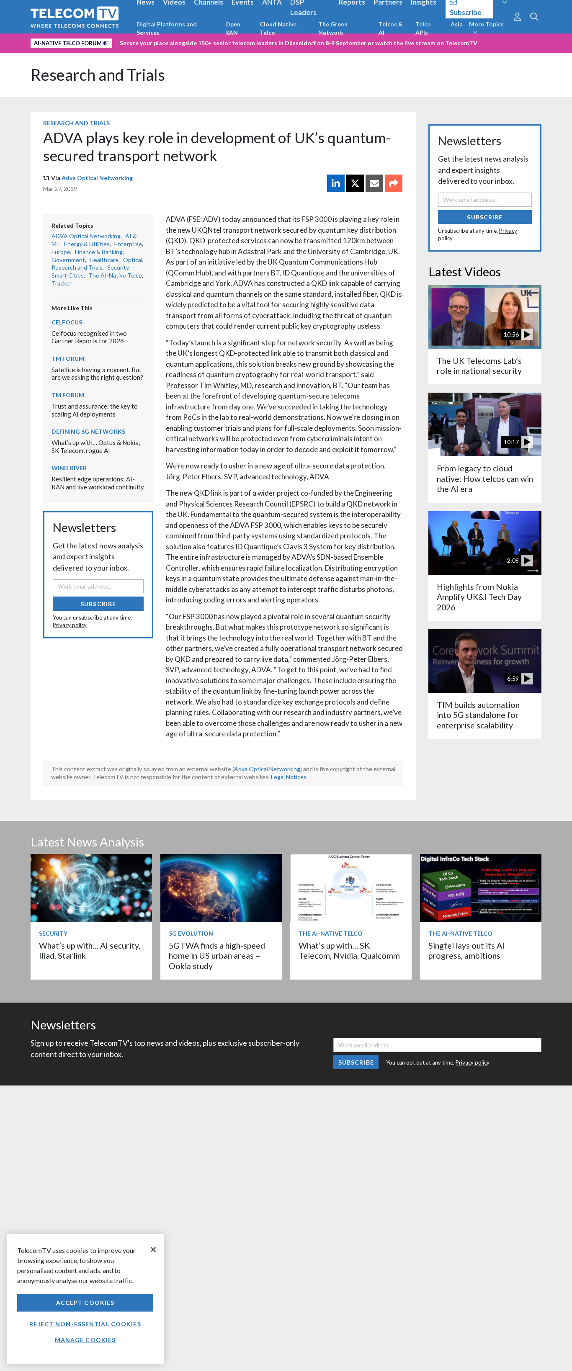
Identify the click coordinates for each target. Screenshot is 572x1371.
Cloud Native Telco (278, 28)
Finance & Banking (99, 251)
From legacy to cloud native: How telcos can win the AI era (485, 478)
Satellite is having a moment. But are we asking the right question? (97, 373)
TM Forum (68, 358)
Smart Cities (68, 275)
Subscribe (98, 603)
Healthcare (104, 259)
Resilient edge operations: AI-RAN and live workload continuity (98, 483)
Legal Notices (289, 776)
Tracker (62, 283)
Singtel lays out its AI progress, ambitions (466, 950)
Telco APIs (423, 28)
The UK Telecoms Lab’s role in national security (479, 366)
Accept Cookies (85, 1302)
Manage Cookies (85, 1339)
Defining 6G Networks (88, 431)
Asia (457, 24)
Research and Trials (98, 74)
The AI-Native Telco (115, 275)
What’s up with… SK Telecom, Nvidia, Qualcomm (349, 950)
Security (118, 267)
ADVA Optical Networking (86, 235)
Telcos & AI (391, 28)
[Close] (153, 1249)
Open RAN (232, 28)
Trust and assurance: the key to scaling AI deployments (95, 410)
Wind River (69, 467)
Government (68, 259)
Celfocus (67, 322)
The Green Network (333, 28)
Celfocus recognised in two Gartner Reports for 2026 (89, 337)
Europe (61, 251)
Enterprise (128, 243)
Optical (132, 259)
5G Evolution (191, 933)
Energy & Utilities (87, 243)
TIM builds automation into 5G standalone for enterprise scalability (478, 715)
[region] (85, 1299)
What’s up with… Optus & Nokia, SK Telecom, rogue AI (96, 446)
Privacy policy (70, 625)
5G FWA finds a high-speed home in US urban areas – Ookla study (217, 956)
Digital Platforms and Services (167, 28)
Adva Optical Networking (97, 177)
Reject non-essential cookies (85, 1323)
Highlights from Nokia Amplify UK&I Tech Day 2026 (479, 597)
